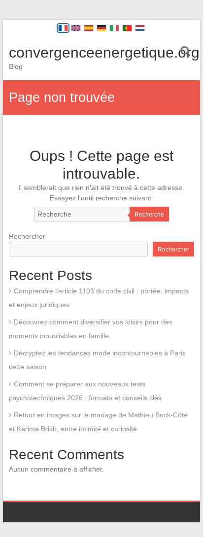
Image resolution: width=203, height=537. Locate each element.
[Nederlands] (140, 28)
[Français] (63, 28)
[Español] (89, 28)
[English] (76, 28)
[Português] (127, 28)
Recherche (149, 214)
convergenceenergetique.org (104, 52)
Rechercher (27, 236)
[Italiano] (114, 28)
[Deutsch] (101, 28)
